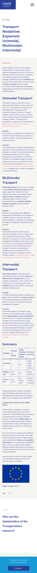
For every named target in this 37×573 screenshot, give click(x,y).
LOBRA (10, 493)
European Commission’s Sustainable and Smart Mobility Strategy (18, 166)
